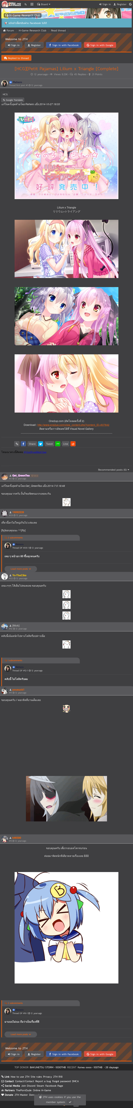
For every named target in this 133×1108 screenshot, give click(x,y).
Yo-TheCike (19, 575)
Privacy (47, 1077)
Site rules (36, 1077)
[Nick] (15, 625)
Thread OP (27, 547)
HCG (5, 94)
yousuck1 (18, 689)
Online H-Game (42, 1090)
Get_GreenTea (21, 475)
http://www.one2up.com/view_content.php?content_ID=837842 (73, 425)
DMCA (75, 1081)
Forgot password (61, 1081)
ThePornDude (24, 1090)
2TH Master (21, 1095)
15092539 (18, 512)
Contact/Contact (24, 1081)
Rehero (17, 82)
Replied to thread (18, 58)
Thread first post (25, 85)
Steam (40, 1086)
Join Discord (28, 1086)
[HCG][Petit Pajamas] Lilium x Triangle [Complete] (66, 68)
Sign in (106, 4)
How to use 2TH (20, 1077)
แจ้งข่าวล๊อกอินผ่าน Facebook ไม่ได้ (28, 23)
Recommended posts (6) (113, 470)
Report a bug (43, 1081)
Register (121, 4)
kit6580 (16, 838)
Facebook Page (54, 1086)
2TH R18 (57, 1077)
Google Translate (14, 100)
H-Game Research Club (24, 15)
